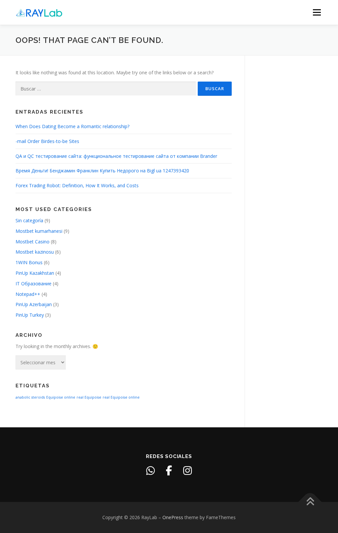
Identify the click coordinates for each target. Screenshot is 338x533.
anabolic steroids (30, 397)
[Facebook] (169, 471)
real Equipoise (89, 397)
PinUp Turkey (30, 315)
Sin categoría (29, 220)
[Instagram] (187, 471)
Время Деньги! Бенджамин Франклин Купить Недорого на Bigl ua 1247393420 (102, 170)
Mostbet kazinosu (35, 252)
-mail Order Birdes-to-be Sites (47, 141)
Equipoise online (60, 397)
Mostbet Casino (33, 241)
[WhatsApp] (150, 471)
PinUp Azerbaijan (34, 304)
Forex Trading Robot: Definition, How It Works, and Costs (77, 185)
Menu (316, 12)
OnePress (172, 517)
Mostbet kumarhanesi (39, 231)
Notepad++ (28, 294)
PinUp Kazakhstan (35, 273)
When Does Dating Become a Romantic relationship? (72, 126)
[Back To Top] (310, 502)
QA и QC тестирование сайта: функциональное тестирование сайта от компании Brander (116, 156)
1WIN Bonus (29, 262)
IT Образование (33, 283)
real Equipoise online (121, 397)
